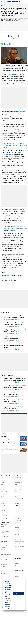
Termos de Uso (4, 515)
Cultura (16, 491)
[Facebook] (5, 44)
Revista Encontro (20, 570)
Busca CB (3, 549)
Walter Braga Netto (13, 74)
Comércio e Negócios (5, 538)
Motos (2, 571)
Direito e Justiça (4, 496)
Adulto (2, 534)
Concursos (18, 505)
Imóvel (17, 519)
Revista (16, 574)
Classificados (5, 522)
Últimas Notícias (18, 489)
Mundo (2, 489)
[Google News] (10, 44)
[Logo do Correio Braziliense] (14, 1)
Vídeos (2, 568)
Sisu (15, 496)
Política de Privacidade (5, 512)
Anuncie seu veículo (4, 561)
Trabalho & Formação (18, 482)
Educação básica (18, 477)
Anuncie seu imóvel (18, 522)
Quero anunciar (4, 524)
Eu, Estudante (19, 476)
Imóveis (2, 526)
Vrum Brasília (17, 568)
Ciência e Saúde (4, 498)
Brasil (2, 484)
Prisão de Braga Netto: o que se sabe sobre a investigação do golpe (15, 145)
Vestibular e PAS (18, 494)
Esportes (2, 494)
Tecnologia (3, 505)
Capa (2, 477)
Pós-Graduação (17, 501)
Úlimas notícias (17, 529)
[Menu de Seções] (2, 1)
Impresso (4, 541)
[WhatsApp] (2, 44)
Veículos (2, 528)
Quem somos (3, 510)
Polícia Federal (7, 280)
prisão (15, 280)
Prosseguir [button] (18, 593)
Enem (16, 486)
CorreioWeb (4, 519)
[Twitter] (7, 44)
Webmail (2, 520)
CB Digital (3, 547)
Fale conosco (17, 503)
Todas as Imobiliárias (18, 543)
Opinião (2, 501)
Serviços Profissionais (5, 536)
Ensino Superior (17, 479)
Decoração (17, 536)
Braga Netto (6, 275)
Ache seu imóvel (18, 520)
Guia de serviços (18, 532)
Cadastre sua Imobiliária (19, 546)
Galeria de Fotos (18, 539)
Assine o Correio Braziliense (6, 554)
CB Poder (16, 565)
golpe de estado (17, 275)
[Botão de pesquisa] (26, 1)
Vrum (2, 558)
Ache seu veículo (4, 559)
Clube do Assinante (4, 552)
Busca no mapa (17, 525)
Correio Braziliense (7, 476)
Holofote (2, 503)
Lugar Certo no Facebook (19, 541)
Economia (3, 486)
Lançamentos (17, 527)
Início (2, 33)
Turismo (2, 508)
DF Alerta (16, 561)
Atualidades (17, 576)
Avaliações (3, 566)
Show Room (17, 534)
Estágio (16, 484)
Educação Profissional (19, 498)
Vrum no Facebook (4, 573)
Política (7, 33)
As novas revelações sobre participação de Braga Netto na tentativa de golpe (15, 228)
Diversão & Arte (4, 491)
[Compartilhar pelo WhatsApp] (18, 319)
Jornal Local (17, 563)
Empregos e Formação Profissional (5, 532)
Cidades (2, 479)
